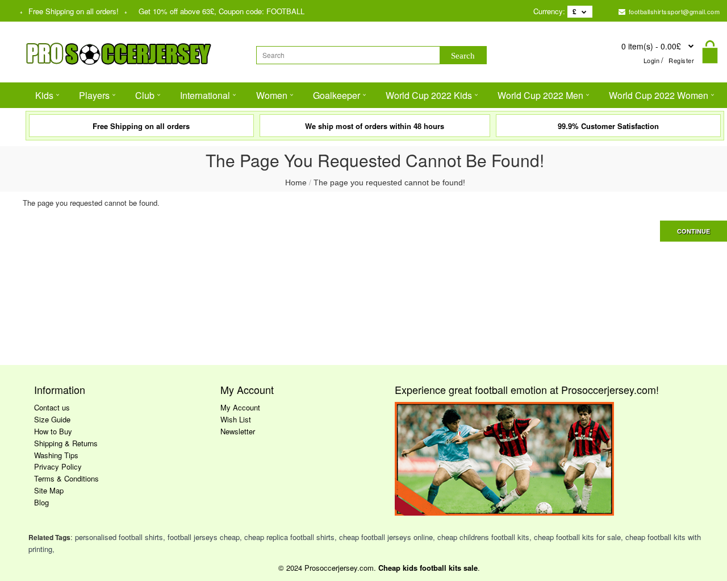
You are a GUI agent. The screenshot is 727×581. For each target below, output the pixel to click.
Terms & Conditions (66, 478)
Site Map (49, 490)
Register (681, 60)
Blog (41, 502)
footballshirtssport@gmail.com (673, 11)
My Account (240, 407)
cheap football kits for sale (577, 537)
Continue (693, 231)
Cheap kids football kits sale (428, 567)
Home (296, 182)
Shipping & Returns (66, 443)
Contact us (52, 407)
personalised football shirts (119, 537)
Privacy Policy (58, 466)
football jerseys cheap (204, 537)
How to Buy (53, 431)
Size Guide (52, 419)
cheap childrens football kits (483, 537)
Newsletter (237, 431)
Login (652, 60)
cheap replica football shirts (289, 537)
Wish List (235, 419)
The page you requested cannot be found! (389, 182)
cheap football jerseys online (386, 537)
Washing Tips (56, 455)
